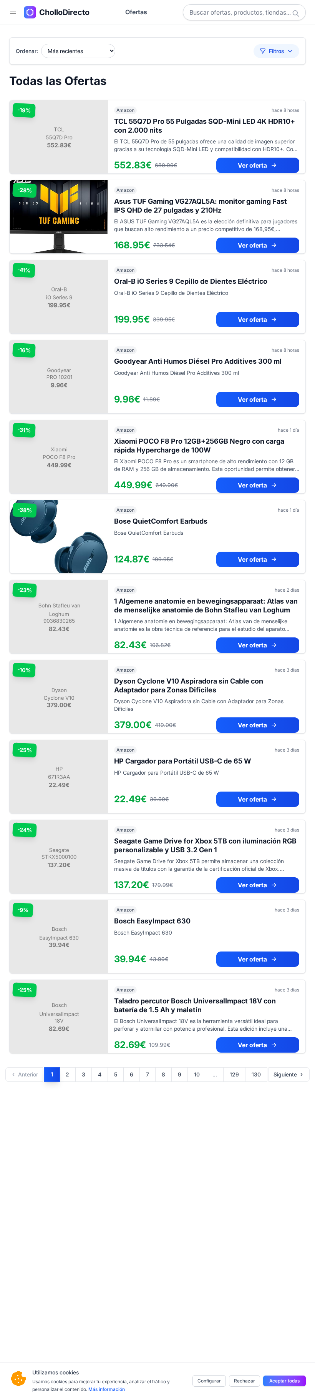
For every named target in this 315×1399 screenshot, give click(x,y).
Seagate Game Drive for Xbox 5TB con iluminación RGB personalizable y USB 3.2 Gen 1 (205, 845)
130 (256, 1074)
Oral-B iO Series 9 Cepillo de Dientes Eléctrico (190, 281)
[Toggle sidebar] (13, 12)
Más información (106, 1389)
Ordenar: (27, 51)
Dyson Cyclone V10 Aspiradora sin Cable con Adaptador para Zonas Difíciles (188, 685)
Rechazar (244, 1381)
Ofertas (136, 12)
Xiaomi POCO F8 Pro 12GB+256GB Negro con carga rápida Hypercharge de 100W (199, 445)
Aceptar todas (284, 1381)
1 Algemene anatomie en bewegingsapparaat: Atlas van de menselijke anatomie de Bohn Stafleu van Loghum (206, 605)
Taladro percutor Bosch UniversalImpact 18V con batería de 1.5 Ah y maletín (195, 1005)
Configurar (209, 1381)
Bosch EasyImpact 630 (152, 921)
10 (197, 1074)
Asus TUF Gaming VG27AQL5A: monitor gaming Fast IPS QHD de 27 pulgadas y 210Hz (200, 205)
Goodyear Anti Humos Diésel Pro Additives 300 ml (198, 361)
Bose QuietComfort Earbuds (160, 521)
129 (234, 1074)
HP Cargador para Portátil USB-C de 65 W (182, 761)
